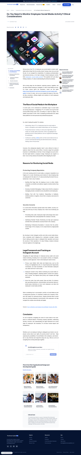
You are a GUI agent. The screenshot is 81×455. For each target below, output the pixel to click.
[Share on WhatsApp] (23, 27)
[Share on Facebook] (18, 27)
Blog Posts (22, 4)
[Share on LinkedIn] (21, 27)
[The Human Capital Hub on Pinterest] (17, 446)
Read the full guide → (27, 369)
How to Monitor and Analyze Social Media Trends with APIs (42, 307)
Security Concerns (14, 80)
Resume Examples (31, 4)
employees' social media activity (34, 77)
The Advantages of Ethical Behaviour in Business (67, 90)
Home (8, 10)
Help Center (63, 441)
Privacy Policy (65, 452)
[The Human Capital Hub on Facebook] (14, 446)
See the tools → (54, 1)
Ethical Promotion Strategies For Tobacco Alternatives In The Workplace (68, 86)
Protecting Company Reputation (14, 78)
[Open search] (73, 4)
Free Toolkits (67, 4)
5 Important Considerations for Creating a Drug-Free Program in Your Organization (68, 81)
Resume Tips (40, 4)
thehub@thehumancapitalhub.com (67, 443)
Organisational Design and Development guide (24, 10)
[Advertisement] (66, 47)
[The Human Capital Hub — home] (13, 4)
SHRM (37, 137)
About (54, 4)
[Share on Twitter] (16, 27)
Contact (59, 4)
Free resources (48, 443)
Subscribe (53, 354)
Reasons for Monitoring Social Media (14, 75)
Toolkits (48, 4)
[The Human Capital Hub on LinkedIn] (8, 446)
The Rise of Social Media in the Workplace (15, 71)
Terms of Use (59, 452)
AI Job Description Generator (51, 441)
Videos (46, 437)
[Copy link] (26, 27)
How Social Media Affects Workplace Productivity (67, 72)
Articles (12, 10)
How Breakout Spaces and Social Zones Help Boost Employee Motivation (67, 76)
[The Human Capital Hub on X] (11, 446)
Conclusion (11, 87)
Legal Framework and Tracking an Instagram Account (14, 84)
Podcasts (47, 439)
